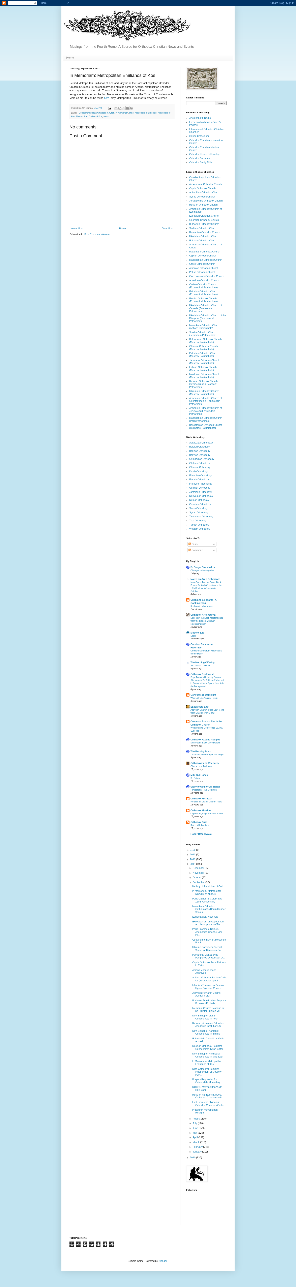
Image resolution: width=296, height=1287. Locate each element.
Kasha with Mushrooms (201, 606)
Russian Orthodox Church (203, 204)
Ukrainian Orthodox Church (204, 236)
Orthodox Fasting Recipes (205, 739)
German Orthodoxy (199, 487)
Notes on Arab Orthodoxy (205, 579)
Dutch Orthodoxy (198, 471)
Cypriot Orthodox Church (202, 255)
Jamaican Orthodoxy (200, 492)
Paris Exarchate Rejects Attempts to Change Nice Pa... (207, 932)
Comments (197, 550)
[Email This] (116, 108)
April (195, 1137)
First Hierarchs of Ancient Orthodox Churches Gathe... (209, 1103)
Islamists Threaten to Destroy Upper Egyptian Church (208, 986)
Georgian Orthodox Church (204, 220)
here (106, 97)
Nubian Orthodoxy (199, 500)
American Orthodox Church (204, 280)
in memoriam (122, 113)
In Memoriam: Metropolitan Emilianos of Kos (206, 1063)
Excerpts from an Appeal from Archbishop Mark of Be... (208, 923)
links (131, 113)
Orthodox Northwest (202, 674)
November (199, 872)
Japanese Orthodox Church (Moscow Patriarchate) (204, 362)
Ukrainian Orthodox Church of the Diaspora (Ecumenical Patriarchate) (207, 318)
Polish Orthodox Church (202, 272)
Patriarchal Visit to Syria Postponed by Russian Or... (208, 956)
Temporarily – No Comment (203, 790)
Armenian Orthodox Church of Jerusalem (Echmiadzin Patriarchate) (205, 411)
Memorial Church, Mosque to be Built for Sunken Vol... (208, 1009)
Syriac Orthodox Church (202, 196)
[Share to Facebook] (127, 108)
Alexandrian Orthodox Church (205, 184)
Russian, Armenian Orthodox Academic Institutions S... (208, 1025)
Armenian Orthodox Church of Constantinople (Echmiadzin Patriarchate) (205, 401)
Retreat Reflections (199, 825)
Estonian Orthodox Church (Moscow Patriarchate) (203, 355)
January (197, 1151)
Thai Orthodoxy (197, 520)
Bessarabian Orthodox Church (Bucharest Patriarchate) (206, 426)
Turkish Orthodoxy (199, 524)
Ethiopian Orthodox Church (204, 215)
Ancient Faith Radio (200, 118)
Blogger (162, 1261)
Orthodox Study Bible (200, 162)
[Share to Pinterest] (131, 108)
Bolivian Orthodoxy (199, 455)
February (198, 1146)
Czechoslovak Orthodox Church (206, 276)
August (197, 1118)
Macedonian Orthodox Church (205, 259)
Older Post (167, 228)
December (199, 868)
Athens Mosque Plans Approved (204, 971)
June (196, 1128)
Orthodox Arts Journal (203, 614)
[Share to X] (124, 108)
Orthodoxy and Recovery (204, 763)
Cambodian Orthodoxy (201, 459)
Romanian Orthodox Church (204, 232)
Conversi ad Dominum (203, 695)
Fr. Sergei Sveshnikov (202, 567)
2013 (193, 854)
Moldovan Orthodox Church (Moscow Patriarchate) (204, 375)
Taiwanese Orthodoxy (201, 516)
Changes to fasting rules (202, 570)
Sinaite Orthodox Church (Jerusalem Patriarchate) (202, 334)
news (106, 116)
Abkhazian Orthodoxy (201, 442)
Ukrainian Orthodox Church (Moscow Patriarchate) (204, 392)
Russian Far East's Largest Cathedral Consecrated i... (208, 1096)
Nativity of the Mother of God (207, 886)
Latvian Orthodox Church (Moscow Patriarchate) (203, 368)
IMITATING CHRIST (200, 665)
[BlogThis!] (120, 108)
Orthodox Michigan (201, 798)
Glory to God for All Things (205, 786)
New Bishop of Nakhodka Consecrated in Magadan (207, 1055)
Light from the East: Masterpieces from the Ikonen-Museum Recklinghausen (206, 621)
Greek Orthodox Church (202, 264)
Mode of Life (197, 632)
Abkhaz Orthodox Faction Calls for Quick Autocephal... (209, 979)
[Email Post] (109, 108)
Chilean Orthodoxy (199, 463)
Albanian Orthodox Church (203, 268)
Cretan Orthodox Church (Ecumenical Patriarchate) (203, 286)
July (195, 1123)
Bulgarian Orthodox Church (204, 224)
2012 (193, 859)
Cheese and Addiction (201, 766)
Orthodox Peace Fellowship (204, 154)
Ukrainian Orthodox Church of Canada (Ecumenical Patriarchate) (205, 308)
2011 (193, 864)
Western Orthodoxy (199, 528)
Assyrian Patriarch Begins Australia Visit (206, 994)
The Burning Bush (200, 751)
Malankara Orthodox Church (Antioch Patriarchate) (204, 327)
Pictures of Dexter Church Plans (206, 801)
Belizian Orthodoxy (199, 451)
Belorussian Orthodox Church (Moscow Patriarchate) (205, 340)
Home (70, 57)
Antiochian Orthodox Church (204, 192)
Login (193, 636)
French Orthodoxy (199, 479)
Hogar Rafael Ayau (201, 834)
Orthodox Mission (200, 810)
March (196, 1142)
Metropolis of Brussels (146, 113)
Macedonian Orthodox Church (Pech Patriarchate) (205, 419)
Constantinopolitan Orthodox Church (96, 113)
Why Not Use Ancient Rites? (204, 698)
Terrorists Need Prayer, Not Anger (207, 754)
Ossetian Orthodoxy (200, 504)
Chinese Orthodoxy (199, 467)
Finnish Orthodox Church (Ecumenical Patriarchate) (203, 300)
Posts (194, 544)
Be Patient (195, 778)
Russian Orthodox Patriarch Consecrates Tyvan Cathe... (208, 1047)
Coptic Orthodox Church (202, 188)
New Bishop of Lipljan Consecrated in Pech (205, 1017)
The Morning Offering (202, 662)
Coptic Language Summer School (206, 813)
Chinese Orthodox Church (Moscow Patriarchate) (203, 347)
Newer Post (76, 228)
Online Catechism (199, 136)
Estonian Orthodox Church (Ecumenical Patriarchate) (203, 293)
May (195, 1132)
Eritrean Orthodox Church (203, 240)
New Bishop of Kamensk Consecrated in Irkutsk (206, 1032)
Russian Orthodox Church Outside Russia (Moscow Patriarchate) (203, 384)
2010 (193, 1157)
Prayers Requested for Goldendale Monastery (206, 1081)
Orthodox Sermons (199, 158)
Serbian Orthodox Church (203, 228)
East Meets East (199, 706)
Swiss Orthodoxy (198, 508)
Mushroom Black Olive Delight (205, 742)
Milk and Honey (199, 775)
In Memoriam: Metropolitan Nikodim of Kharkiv (206, 892)
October (197, 877)
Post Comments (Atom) (97, 234)
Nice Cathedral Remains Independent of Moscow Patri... (206, 1072)
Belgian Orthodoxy (199, 446)
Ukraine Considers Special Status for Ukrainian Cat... (207, 948)
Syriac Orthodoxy (198, 512)
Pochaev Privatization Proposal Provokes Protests (209, 1002)
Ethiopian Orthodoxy (200, 475)
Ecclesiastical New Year (205, 916)
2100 (193, 850)
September (199, 882)
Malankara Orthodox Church (204, 251)
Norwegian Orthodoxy (201, 496)
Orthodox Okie (198, 822)
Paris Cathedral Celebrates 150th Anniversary (207, 900)
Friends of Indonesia (200, 483)
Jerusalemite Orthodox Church (206, 200)
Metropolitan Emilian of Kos (89, 116)
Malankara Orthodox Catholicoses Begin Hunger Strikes (209, 909)
